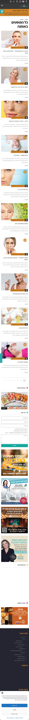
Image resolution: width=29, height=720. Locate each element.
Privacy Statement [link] (10, 717)
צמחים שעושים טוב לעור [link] (21, 223)
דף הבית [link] (23, 637)
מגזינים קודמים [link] (21, 658)
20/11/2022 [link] (22, 185)
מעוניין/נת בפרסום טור (21, 429)
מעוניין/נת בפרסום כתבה (20, 431)
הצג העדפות (15, 714)
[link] (2, 11)
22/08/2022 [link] (21, 290)
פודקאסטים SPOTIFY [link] (16, 650)
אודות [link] (23, 639)
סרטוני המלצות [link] (18, 654)
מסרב (14, 709)
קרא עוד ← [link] (26, 63)
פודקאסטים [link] (22, 648)
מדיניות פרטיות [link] (18, 643)
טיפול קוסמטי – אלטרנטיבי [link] (20, 155)
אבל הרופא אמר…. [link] (22, 328)
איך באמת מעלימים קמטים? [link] (20, 294)
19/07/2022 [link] (21, 324)
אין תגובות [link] (14, 47)
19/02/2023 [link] (21, 83)
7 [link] (4, 380)
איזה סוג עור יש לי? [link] (23, 189)
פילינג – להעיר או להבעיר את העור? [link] (18, 121)
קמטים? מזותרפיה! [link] (23, 362)
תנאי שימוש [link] (19, 641)
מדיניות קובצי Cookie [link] (19, 717)
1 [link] (24, 380)
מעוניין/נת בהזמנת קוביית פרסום (18, 432)
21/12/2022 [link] (22, 151)
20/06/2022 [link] (21, 358)
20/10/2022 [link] (21, 220)
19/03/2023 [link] (21, 47)
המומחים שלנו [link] (21, 644)
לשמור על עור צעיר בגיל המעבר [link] (19, 87)
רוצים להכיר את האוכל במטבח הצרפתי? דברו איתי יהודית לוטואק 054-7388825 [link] (15, 13)
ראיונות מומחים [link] (21, 656)
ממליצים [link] (23, 652)
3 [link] (17, 380)
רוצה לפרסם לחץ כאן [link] (20, 660)
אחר (6, 432)
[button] (2, 693)
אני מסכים (14, 705)
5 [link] (11, 380)
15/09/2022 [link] (21, 254)
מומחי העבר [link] (19, 646)
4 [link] (14, 380)
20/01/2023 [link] (21, 117)
